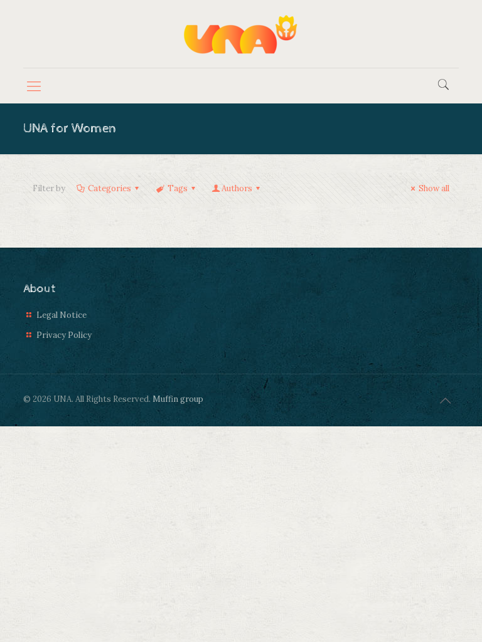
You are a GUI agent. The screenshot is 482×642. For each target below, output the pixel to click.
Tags (178, 188)
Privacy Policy (64, 335)
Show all (434, 188)
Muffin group (178, 399)
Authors (237, 188)
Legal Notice (61, 315)
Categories (109, 188)
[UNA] (241, 34)
